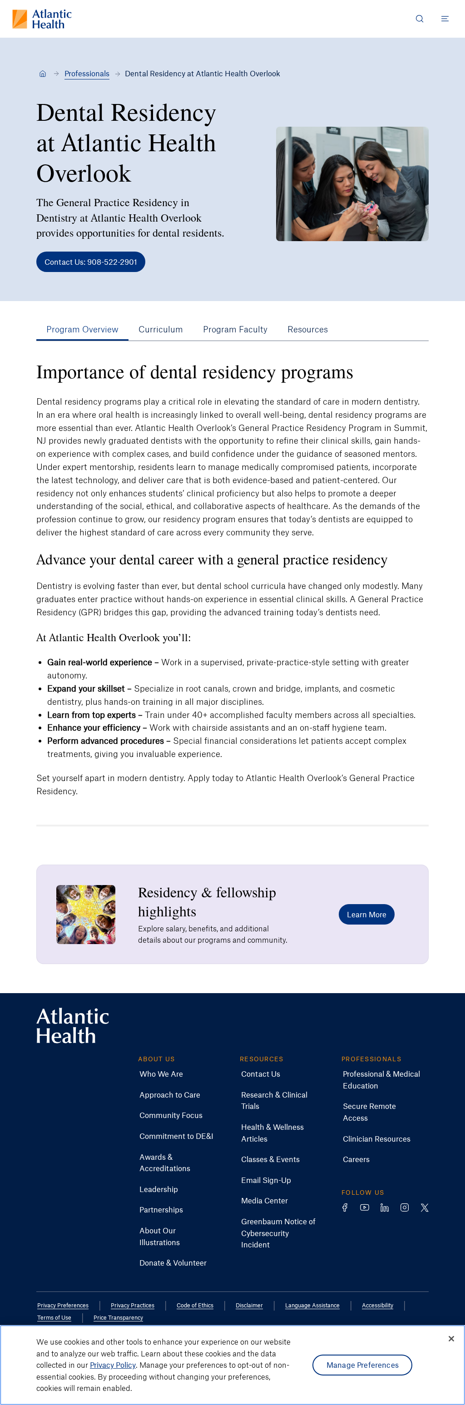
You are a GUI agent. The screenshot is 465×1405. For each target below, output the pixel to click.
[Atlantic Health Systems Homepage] (42, 18)
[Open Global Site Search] (420, 19)
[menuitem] (161, 1074)
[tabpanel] (232, 578)
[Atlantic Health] (42, 73)
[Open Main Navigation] (445, 19)
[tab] (82, 329)
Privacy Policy (113, 1364)
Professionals (86, 73)
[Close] (451, 1339)
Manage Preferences (362, 1364)
